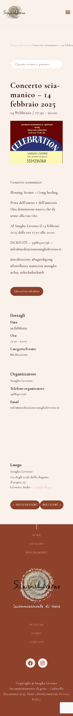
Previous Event (26, 504)
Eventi (25, 45)
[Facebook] (30, 663)
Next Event (50, 504)
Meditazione (19, 355)
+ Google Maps (41, 487)
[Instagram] (42, 663)
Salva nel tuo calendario (26, 291)
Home (14, 45)
